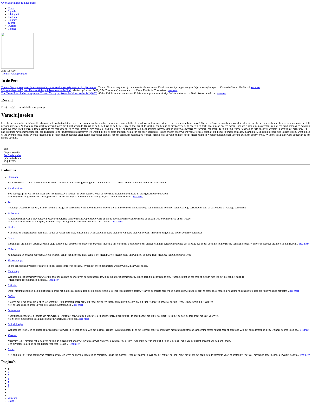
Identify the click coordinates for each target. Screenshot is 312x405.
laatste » (12, 400)
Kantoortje (13, 271)
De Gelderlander (12, 155)
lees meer (255, 87)
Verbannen (13, 213)
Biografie (12, 17)
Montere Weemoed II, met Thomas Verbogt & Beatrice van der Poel (36, 90)
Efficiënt (12, 285)
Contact (12, 28)
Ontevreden (14, 310)
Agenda (12, 11)
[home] (17, 67)
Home (11, 8)
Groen (11, 238)
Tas (9, 202)
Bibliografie (14, 14)
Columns (12, 20)
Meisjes (12, 249)
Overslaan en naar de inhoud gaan (18, 2)
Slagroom (13, 177)
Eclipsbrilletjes (15, 324)
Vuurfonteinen (15, 188)
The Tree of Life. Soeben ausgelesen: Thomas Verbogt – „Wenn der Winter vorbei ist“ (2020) (49, 93)
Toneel (11, 22)
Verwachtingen (15, 260)
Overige (12, 25)
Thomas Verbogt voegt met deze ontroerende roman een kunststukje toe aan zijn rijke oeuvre (48, 87)
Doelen (11, 227)
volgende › (13, 398)
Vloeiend (12, 335)
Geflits (11, 296)
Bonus (11, 349)
